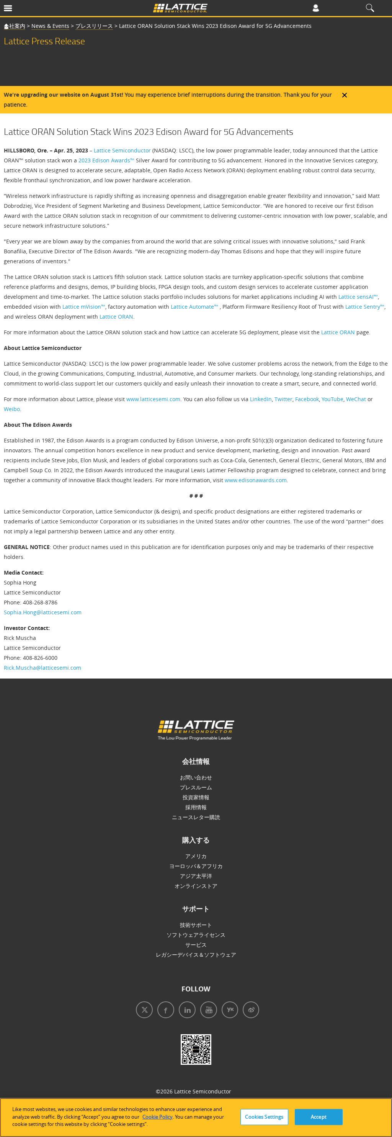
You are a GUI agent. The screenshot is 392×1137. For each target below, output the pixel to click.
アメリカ (196, 856)
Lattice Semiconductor (122, 150)
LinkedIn (261, 399)
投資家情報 (196, 797)
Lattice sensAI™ (358, 296)
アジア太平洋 (196, 875)
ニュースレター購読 (196, 817)
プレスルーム (196, 787)
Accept (319, 1116)
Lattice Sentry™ (364, 306)
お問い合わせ (196, 777)
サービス (196, 944)
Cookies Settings (264, 1116)
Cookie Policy (157, 1116)
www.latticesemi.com (153, 399)
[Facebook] (164, 1010)
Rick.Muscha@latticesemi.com (42, 667)
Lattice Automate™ (194, 306)
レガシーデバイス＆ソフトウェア (196, 954)
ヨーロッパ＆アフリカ (196, 866)
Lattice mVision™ (83, 306)
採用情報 (196, 807)
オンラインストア (196, 885)
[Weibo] (249, 1010)
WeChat (356, 399)
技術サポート (196, 924)
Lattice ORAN (116, 316)
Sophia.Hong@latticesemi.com (43, 612)
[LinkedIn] (186, 1010)
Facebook (307, 399)
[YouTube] (207, 1010)
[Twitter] (143, 1010)
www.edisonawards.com (256, 480)
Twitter (283, 399)
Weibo (12, 409)
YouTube (332, 399)
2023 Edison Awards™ (106, 160)
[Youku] (228, 1010)
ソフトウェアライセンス (196, 934)
